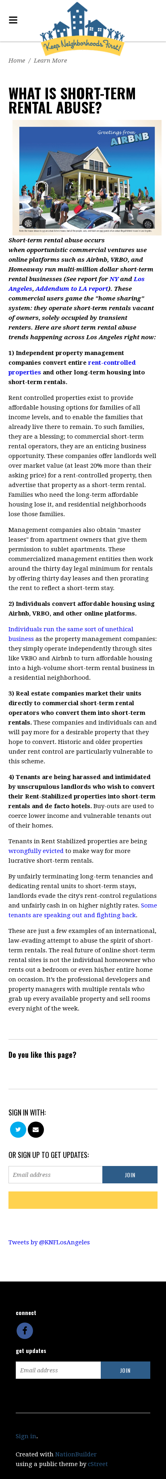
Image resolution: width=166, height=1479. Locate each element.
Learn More (50, 60)
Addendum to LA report (71, 288)
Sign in (26, 1436)
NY (114, 279)
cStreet (98, 1464)
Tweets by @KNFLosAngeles (49, 1242)
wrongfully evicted (36, 851)
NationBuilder (76, 1454)
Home (16, 60)
